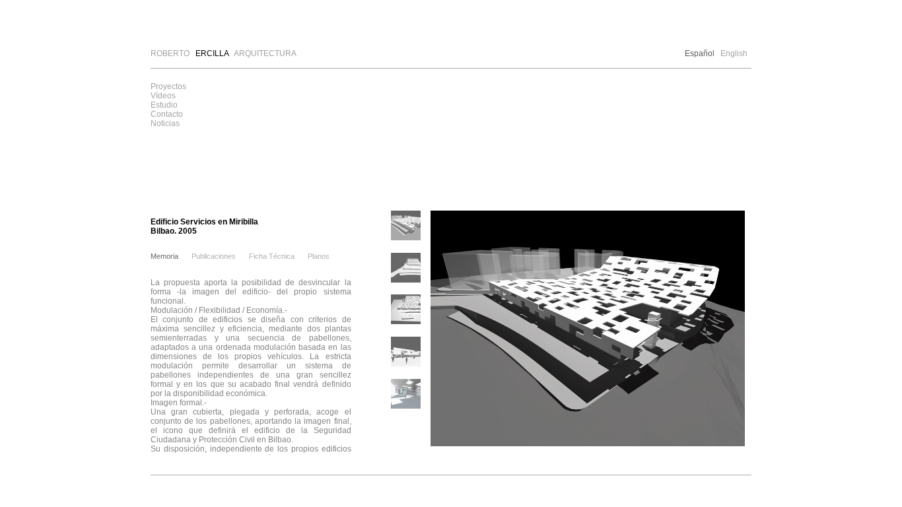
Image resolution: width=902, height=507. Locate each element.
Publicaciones (213, 256)
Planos (319, 256)
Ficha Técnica (272, 256)
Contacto (167, 114)
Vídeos (163, 95)
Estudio (164, 105)
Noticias (165, 123)
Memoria (164, 256)
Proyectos (168, 86)
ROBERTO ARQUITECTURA (223, 53)
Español (699, 53)
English (733, 53)
